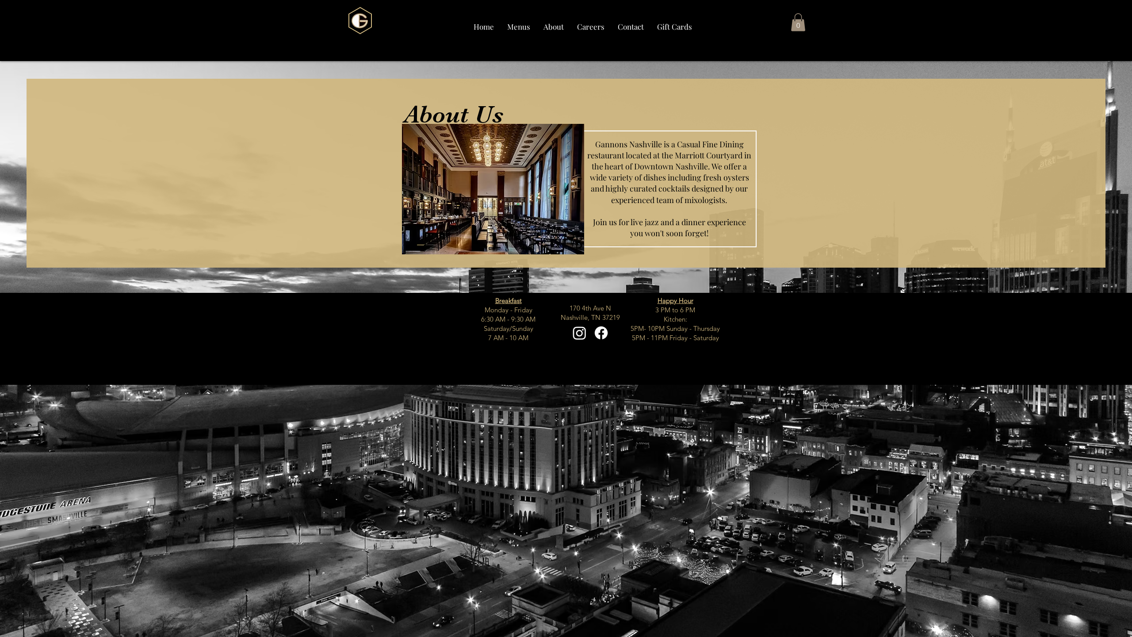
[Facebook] (601, 333)
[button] (519, 26)
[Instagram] (579, 333)
